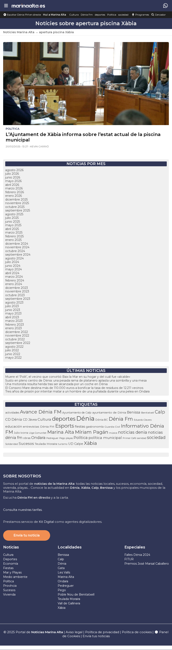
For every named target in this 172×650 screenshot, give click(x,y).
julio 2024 (12, 262)
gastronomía (95, 426)
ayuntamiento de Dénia (109, 412)
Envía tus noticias (96, 636)
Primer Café (129, 438)
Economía (10, 563)
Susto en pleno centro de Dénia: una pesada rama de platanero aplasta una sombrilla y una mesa (76, 380)
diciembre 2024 (16, 244)
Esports (64, 426)
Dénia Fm (87, 14)
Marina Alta (60, 432)
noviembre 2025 (17, 203)
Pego (62, 438)
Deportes (10, 559)
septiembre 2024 (17, 254)
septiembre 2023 (17, 299)
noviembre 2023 (17, 291)
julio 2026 (12, 174)
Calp (160, 412)
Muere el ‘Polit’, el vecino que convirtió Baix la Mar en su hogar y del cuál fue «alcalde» (67, 377)
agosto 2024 (14, 258)
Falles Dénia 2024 (137, 555)
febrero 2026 (14, 192)
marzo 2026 (14, 188)
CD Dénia (13, 419)
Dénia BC (101, 419)
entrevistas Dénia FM (38, 426)
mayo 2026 (13, 181)
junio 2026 (12, 177)
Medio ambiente (15, 577)
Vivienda (9, 594)
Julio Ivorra (21, 432)
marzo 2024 (14, 277)
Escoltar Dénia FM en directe (23, 14)
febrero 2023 (14, 324)
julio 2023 (12, 306)
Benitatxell (147, 412)
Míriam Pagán (91, 432)
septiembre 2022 (17, 343)
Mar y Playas (12, 572)
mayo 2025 (13, 225)
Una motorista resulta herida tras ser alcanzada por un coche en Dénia (56, 384)
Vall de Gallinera (69, 603)
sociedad (123, 14)
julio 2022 (12, 350)
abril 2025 (12, 229)
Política (111, 14)
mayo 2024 (13, 269)
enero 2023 (13, 328)
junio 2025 (12, 221)
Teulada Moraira (46, 443)
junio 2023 (12, 310)
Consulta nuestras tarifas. (22, 510)
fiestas (80, 426)
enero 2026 (13, 196)
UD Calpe (75, 444)
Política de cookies (137, 632)
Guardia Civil (112, 426)
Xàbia (90, 443)
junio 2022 (12, 354)
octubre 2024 (15, 251)
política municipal (105, 437)
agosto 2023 (14, 302)
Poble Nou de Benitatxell (76, 594)
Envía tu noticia (27, 535)
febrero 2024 (14, 280)
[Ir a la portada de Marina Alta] (28, 5)
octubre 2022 (15, 339)
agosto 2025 (14, 214)
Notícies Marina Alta (18, 32)
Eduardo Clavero (143, 420)
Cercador (160, 14)
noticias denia (132, 432)
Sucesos (26, 443)
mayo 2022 (13, 357)
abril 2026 (12, 185)
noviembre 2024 (17, 247)
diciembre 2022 (16, 332)
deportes (100, 14)
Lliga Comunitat (37, 433)
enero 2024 (13, 284)
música (113, 432)
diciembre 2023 (16, 288)
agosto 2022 (14, 347)
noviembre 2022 (17, 335)
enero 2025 (13, 240)
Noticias (11, 547)
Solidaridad (11, 444)
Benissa (133, 412)
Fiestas (8, 568)
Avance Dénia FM (40, 412)
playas (69, 438)
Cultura (74, 14)
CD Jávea (30, 419)
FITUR (129, 559)
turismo (62, 444)
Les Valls (64, 572)
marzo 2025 (13, 232)
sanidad (141, 438)
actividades (12, 412)
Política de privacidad (102, 632)
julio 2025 (12, 218)
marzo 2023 (14, 321)
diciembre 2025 (16, 199)
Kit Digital (46, 522)
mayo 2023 (13, 313)
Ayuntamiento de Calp (76, 412)
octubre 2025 (15, 207)
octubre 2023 (15, 295)
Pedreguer (52, 438)
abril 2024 (12, 273)
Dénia (85, 418)
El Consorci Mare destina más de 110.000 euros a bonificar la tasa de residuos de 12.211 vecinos (74, 388)
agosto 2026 (14, 170)
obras (26, 438)
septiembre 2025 (17, 210)
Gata (61, 568)
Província (10, 586)
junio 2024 (12, 266)
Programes (142, 14)
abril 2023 (12, 317)
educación (13, 426)
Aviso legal (74, 632)
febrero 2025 (14, 236)
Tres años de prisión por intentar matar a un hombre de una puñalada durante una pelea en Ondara (77, 391)
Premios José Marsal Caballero (146, 563)
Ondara (38, 437)
